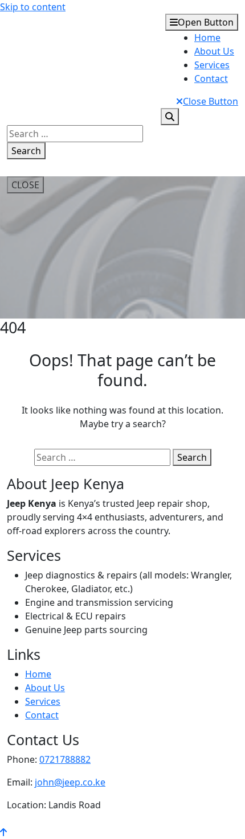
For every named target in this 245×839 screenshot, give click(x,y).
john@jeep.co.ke (70, 782)
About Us (214, 51)
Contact (211, 78)
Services (212, 65)
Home (207, 37)
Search (26, 150)
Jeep (24, 56)
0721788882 (65, 759)
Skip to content (33, 7)
